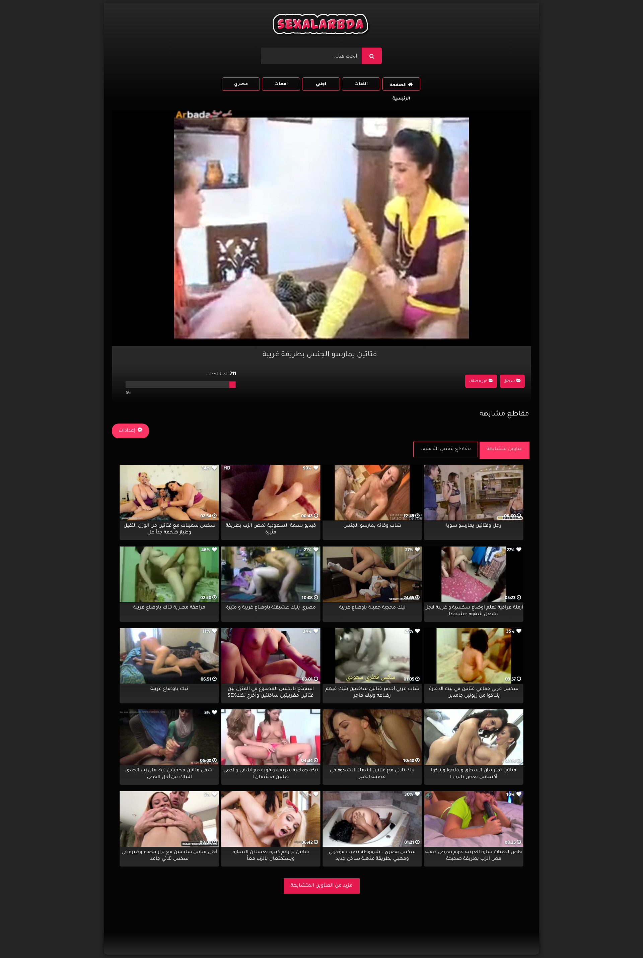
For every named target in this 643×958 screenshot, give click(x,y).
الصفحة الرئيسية (400, 87)
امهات (281, 84)
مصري (241, 84)
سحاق (509, 381)
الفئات (361, 84)
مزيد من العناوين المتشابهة (322, 886)
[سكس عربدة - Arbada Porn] (321, 26)
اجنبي (321, 84)
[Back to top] (622, 938)
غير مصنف (478, 381)
